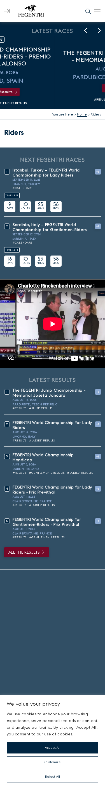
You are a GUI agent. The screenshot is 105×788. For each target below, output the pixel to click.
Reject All (52, 776)
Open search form (88, 11)
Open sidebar (7, 11)
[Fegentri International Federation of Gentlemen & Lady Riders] (31, 11)
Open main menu (97, 11)
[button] (85, 30)
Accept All (52, 747)
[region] (52, 741)
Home (82, 114)
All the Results (23, 552)
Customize (53, 762)
